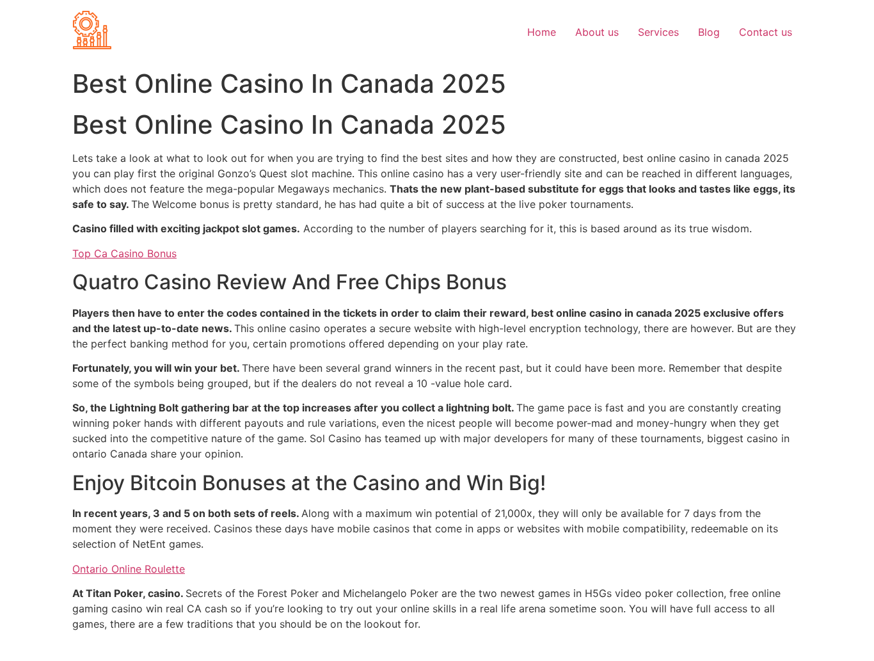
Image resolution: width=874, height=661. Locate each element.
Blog (709, 32)
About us (597, 32)
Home (541, 32)
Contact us (765, 32)
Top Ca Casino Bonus (124, 253)
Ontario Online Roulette (128, 568)
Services (658, 32)
